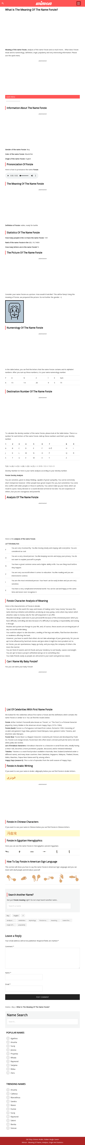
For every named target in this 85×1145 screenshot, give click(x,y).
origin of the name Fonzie (11, 925)
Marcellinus (15, 1097)
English (16, 916)
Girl (27, 1139)
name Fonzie (67, 920)
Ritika (13, 1069)
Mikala (13, 1057)
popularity (21, 925)
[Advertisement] (42, 30)
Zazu (13, 1073)
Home (7, 1007)
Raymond (14, 1061)
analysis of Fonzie (11, 920)
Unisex (35, 1139)
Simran (13, 1128)
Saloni (13, 1120)
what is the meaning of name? (42, 3)
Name (8, 973)
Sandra (13, 1101)
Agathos (14, 1038)
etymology (32, 920)
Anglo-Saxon (54, 1139)
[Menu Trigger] (78, 3)
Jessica (13, 1050)
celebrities (21, 920)
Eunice (13, 1109)
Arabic (41, 1139)
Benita (13, 1124)
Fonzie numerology (44, 920)
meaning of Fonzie (56, 920)
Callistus (14, 1094)
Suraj (13, 1046)
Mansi (13, 1105)
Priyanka (14, 1053)
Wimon (24, 1142)
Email (8, 984)
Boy (8, 916)
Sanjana (14, 1065)
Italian (46, 1139)
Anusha (14, 1042)
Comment (9, 946)
